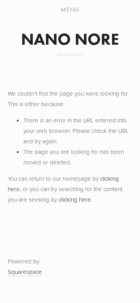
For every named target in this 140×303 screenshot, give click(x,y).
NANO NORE (70, 39)
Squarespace (25, 272)
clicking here (75, 199)
